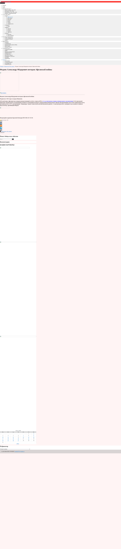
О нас (4, 6)
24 (2, 440)
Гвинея (9, 29)
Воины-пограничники (10, 51)
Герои (4, 7)
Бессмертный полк (7, 8)
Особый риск (8, 54)
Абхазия (7, 42)
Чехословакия (10, 35)
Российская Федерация (7, 36)
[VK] (42, 124)
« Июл (17, 443)
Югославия (7, 45)
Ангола (9, 28)
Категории (7, 60)
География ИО (8, 63)
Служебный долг (6, 48)
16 (33, 437)
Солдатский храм (9, 62)
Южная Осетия (8, 47)
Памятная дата (8, 64)
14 (23, 437)
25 (8, 440)
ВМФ (6, 50)
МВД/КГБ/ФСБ (8, 52)
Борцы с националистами (10, 13)
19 (13, 438)
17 (2, 438)
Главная (4, 5)
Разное (4, 59)
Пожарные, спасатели (9, 56)
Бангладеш (10, 18)
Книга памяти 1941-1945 (10, 10)
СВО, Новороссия (9, 37)
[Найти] (13, 139)
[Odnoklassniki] (42, 126)
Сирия (9, 22)
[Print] (42, 130)
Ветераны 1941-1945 (9, 11)
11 (8, 437)
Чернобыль (7, 58)
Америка (7, 25)
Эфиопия (10, 32)
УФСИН (7, 57)
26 (13, 440)
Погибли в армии (9, 55)
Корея (9, 21)
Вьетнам (9, 19)
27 (18, 440)
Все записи (12, 66)
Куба (9, 26)
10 (2, 437)
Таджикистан (10, 23)
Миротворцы (5, 41)
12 (13, 437)
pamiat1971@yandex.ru (19, 451)
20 (18, 438)
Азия (6, 15)
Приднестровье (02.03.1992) (11, 44)
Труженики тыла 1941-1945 (11, 12)
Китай (9, 20)
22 (28, 438)
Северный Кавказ (9, 39)
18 (8, 438)
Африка (6, 27)
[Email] (42, 122)
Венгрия (9, 34)
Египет (9, 30)
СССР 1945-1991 (6, 14)
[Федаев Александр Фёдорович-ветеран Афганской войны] (9, 90)
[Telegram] (42, 128)
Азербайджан (8, 43)
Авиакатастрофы (8, 49)
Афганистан (10, 17)
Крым (6, 40)
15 (28, 437)
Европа (6, 33)
